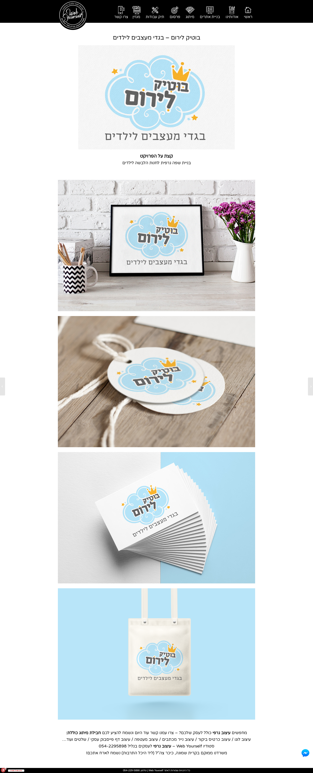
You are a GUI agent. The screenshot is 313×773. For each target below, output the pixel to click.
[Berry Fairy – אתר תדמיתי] (310, 386)
